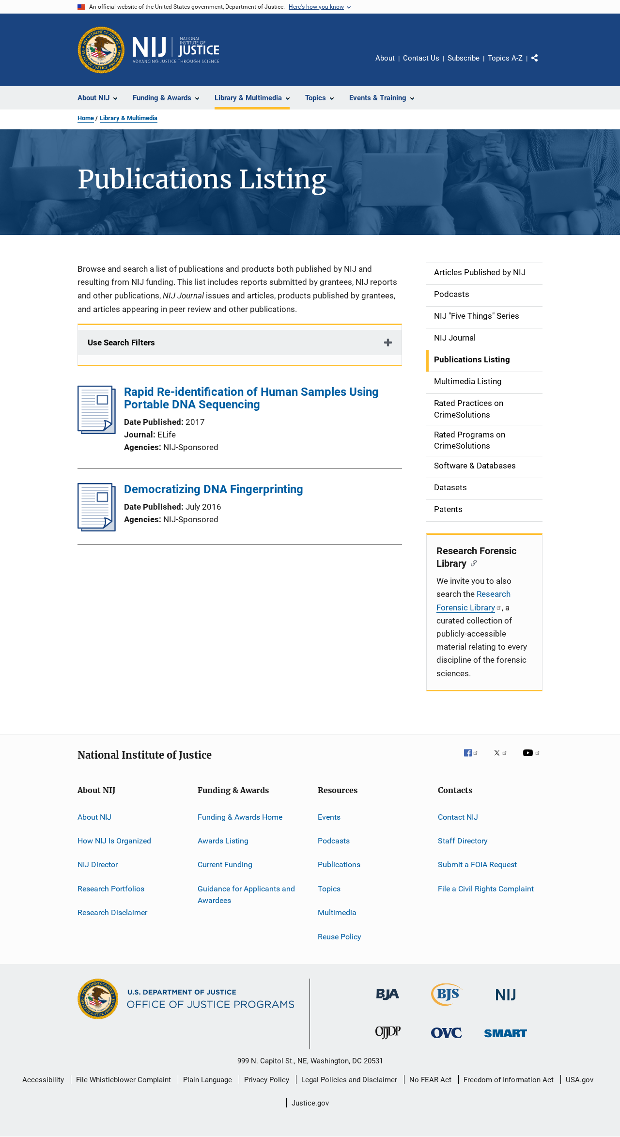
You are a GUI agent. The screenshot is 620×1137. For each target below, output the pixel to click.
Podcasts (334, 840)
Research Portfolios (111, 888)
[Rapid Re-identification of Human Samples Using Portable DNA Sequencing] (97, 431)
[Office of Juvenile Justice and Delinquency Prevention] (388, 1041)
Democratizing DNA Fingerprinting (213, 489)
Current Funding (225, 864)
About (385, 58)
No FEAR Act (430, 1079)
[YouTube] (532, 759)
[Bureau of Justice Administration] (387, 1002)
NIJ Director (98, 864)
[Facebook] (474, 759)
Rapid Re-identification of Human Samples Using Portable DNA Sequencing (251, 398)
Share (542, 65)
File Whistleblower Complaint (123, 1079)
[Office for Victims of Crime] (446, 1040)
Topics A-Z (505, 58)
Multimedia (337, 912)
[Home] (176, 50)
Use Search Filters (121, 342)
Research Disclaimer (112, 912)
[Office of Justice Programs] (101, 50)
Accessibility (43, 1079)
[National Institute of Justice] (505, 1002)
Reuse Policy (339, 936)
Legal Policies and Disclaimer (349, 1079)
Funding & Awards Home (240, 817)
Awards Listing (223, 840)
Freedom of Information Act (509, 1079)
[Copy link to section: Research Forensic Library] (471, 562)
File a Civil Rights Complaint (486, 888)
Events (329, 817)
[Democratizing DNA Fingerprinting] (97, 528)
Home (86, 118)
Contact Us (421, 58)
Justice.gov (310, 1103)
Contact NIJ (458, 817)
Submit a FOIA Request (477, 864)
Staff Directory (463, 840)
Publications (339, 864)
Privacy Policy (266, 1079)
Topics (329, 888)
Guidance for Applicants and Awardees (246, 894)
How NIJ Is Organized (114, 840)
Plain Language (207, 1079)
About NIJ (94, 817)
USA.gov (579, 1079)
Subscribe (464, 58)
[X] (503, 759)
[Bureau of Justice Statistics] (447, 1008)
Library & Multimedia (128, 118)
